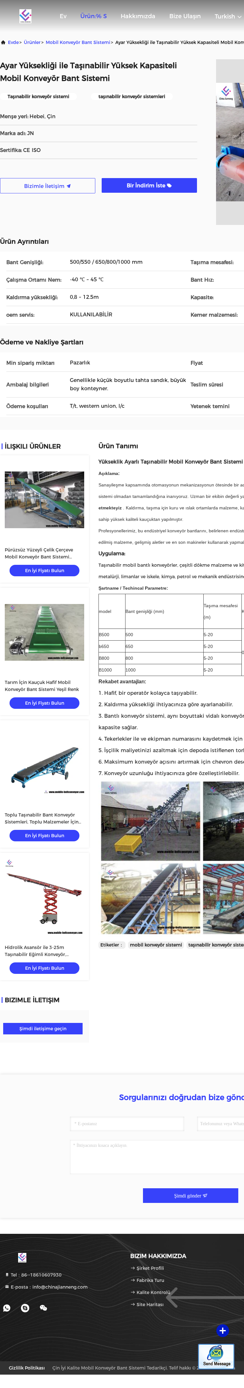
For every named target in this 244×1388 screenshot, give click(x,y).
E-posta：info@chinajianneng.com (49, 1287)
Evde (13, 42)
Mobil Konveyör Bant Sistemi (78, 42)
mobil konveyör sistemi (156, 945)
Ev (63, 16)
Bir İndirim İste (147, 186)
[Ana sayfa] (25, 16)
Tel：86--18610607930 (36, 1275)
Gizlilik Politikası (27, 1368)
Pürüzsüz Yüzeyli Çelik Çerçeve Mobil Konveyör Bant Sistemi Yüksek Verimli (39, 557)
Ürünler (32, 42)
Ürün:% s (93, 16)
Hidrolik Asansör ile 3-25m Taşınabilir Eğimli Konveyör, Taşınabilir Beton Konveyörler (37, 954)
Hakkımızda (138, 16)
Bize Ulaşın (185, 16)
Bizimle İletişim (45, 186)
